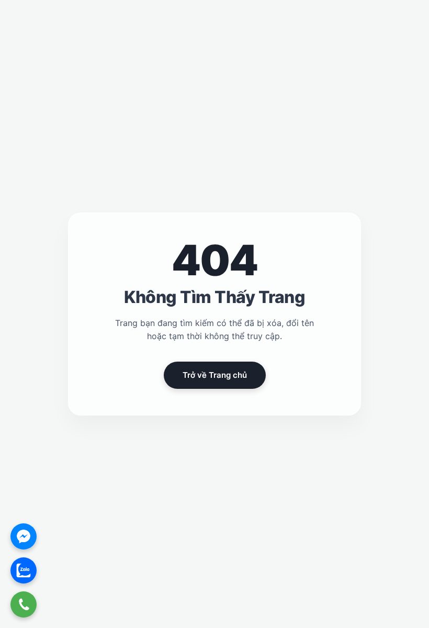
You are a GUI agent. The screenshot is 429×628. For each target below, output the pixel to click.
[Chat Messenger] (23, 536)
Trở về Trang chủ (215, 375)
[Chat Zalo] (23, 570)
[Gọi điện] (23, 604)
